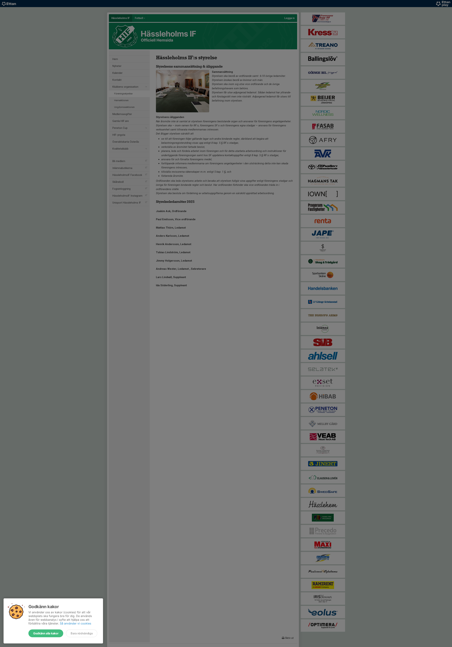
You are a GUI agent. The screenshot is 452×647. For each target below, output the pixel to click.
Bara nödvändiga (82, 633)
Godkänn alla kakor (45, 633)
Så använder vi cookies (75, 623)
